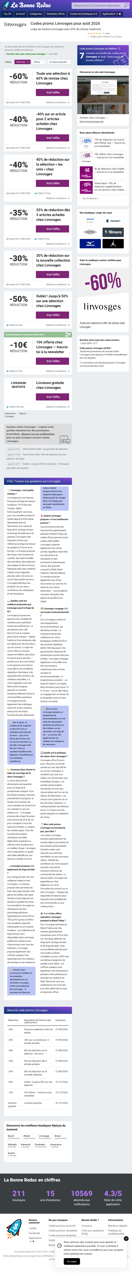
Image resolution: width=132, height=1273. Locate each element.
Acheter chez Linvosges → (94, 117)
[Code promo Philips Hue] (90, 221)
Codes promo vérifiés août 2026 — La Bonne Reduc (27, 6)
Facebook (34, 1233)
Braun (60, 1137)
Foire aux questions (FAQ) (93, 1232)
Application (108, 13)
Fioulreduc (41, 1145)
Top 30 (7, 13)
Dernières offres (56, 13)
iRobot (29, 1137)
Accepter (72, 1261)
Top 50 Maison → (91, 198)
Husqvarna (56, 1145)
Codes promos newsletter (63, 1230)
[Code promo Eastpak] (90, 232)
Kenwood (26, 1145)
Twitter (33, 1228)
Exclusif (20, 13)
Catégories (36, 13)
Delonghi (12, 1145)
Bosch (14, 1137)
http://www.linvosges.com (92, 121)
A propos (87, 1225)
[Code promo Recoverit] (113, 221)
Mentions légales (117, 1225)
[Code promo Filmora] (113, 232)
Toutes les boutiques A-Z (84, 13)
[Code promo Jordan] (113, 243)
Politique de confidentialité (116, 1232)
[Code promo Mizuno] (90, 243)
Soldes (52, 1240)
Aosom (12, 1154)
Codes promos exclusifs (62, 1225)
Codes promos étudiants (62, 1235)
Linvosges (45, 1137)
